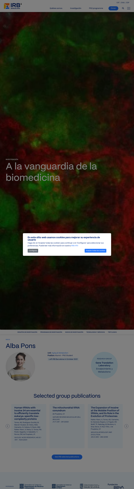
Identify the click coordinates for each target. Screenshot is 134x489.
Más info (74, 246)
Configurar (33, 250)
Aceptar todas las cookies (95, 250)
